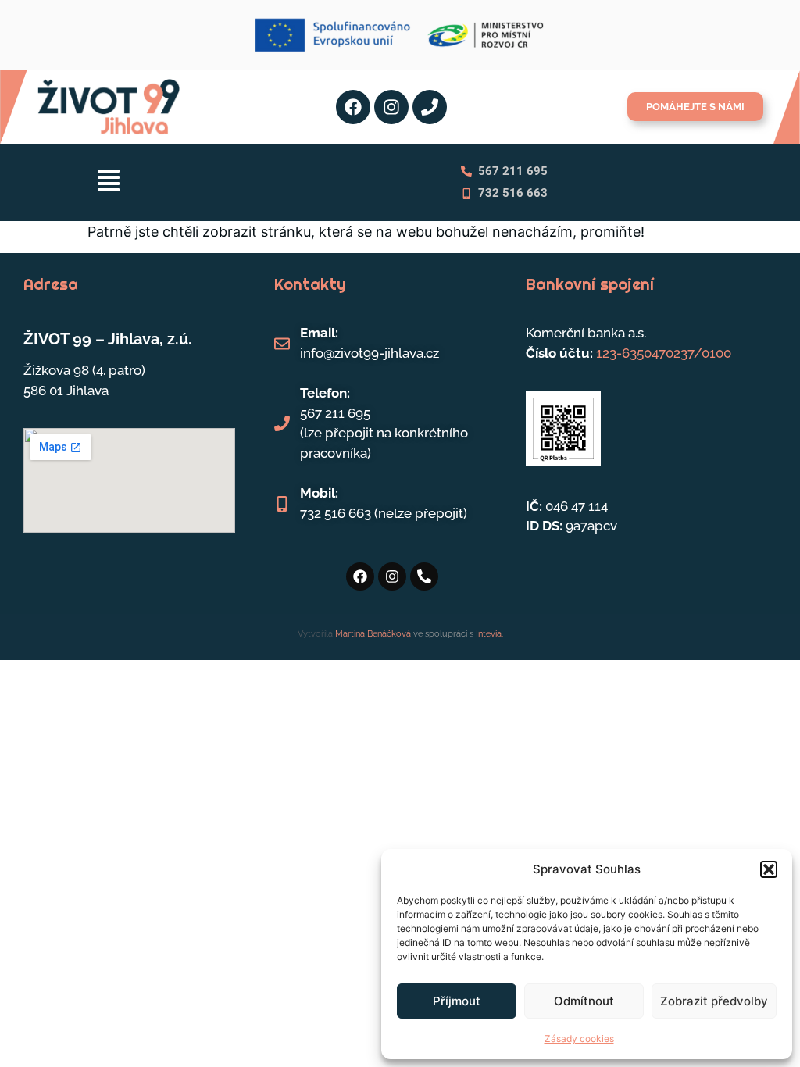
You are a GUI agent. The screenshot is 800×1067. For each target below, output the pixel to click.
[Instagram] (391, 107)
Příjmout (456, 1001)
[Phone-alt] (424, 576)
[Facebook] (353, 107)
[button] (769, 869)
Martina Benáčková (372, 634)
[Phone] (429, 107)
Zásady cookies (579, 1038)
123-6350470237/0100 (663, 353)
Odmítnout (584, 1001)
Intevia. (489, 634)
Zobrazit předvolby (714, 1001)
